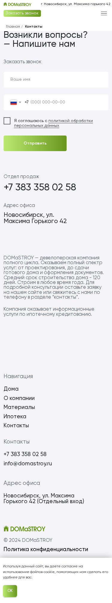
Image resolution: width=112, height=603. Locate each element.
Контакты (33, 26)
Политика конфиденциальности (46, 549)
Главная (13, 26)
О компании (19, 398)
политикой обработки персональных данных (53, 123)
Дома (11, 389)
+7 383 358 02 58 (40, 188)
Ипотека (15, 416)
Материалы (19, 407)
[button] (22, 13)
